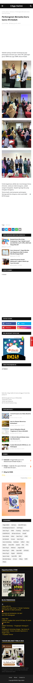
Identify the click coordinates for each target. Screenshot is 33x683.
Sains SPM (14, 556)
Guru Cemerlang (7, 542)
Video (12, 536)
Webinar (13, 547)
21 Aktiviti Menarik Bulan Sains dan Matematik (19, 438)
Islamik (18, 545)
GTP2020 (26, 550)
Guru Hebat (6, 536)
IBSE (20, 556)
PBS (23, 545)
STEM (12, 530)
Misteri (4, 545)
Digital (13, 553)
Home (10, 677)
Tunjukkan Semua (7, 634)
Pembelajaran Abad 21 (9, 528)
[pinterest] (9, 327)
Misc (28, 542)
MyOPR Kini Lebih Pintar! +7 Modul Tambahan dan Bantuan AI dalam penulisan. (15, 609)
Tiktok (4, 562)
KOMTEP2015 (6, 533)
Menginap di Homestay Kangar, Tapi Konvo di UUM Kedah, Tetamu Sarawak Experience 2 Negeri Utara (15, 631)
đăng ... (4, 475)
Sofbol (22, 542)
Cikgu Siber (5, 619)
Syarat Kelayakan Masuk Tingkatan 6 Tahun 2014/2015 (19, 430)
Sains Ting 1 (19, 536)
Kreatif (24, 533)
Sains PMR (18, 550)
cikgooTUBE (21, 547)
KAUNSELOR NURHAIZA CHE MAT (12, 613)
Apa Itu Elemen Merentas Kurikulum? (18, 422)
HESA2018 (19, 553)
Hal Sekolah (6, 539)
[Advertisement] (16, 38)
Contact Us (22, 677)
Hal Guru (12, 12)
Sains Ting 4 (20, 539)
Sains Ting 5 (6, 547)
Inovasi (13, 539)
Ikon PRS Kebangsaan (8, 615)
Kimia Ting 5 (6, 553)
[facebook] (9, 323)
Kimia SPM (11, 545)
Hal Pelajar (20, 528)
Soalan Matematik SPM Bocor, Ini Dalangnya (20, 445)
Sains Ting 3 (6, 530)
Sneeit (29, 478)
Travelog (18, 530)
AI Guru (15, 559)
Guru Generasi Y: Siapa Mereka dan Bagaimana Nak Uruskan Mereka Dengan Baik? (19, 252)
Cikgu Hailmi (16, 6)
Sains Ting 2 (26, 530)
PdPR (26, 559)
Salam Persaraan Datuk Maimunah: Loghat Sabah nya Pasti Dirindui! (19, 261)
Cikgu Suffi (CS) (6, 606)
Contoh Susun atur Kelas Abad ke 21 (20, 414)
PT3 (27, 545)
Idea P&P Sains (22, 525)
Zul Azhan (5, 23)
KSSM (26, 536)
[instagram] (24, 327)
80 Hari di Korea (16, 533)
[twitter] (24, 323)
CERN (12, 550)
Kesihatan (16, 542)
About (15, 677)
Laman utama (5, 12)
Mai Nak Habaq (7, 559)
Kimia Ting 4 (6, 550)
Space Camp (6, 556)
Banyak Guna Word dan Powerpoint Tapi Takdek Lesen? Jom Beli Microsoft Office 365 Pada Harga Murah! (20, 241)
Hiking (20, 559)
